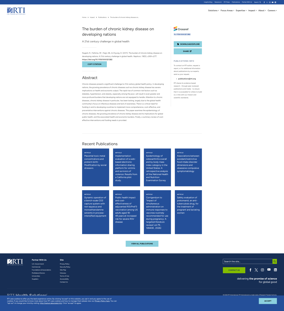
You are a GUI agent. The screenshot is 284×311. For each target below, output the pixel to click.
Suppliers (35, 279)
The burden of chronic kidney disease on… (124, 17)
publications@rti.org (187, 79)
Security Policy (65, 267)
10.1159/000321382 (182, 34)
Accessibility (64, 279)
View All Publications (142, 244)
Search (256, 2)
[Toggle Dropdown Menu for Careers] (276, 10)
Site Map (63, 270)
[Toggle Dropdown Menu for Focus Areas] (233, 10)
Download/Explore (190, 44)
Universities (36, 276)
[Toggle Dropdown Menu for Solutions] (218, 10)
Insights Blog (208, 2)
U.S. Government (38, 264)
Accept (270, 301)
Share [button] (186, 51)
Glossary (63, 273)
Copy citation (94, 64)
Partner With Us (247, 2)
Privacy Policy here (102, 301)
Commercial (36, 267)
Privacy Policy (64, 264)
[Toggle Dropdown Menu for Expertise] (246, 10)
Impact (92, 17)
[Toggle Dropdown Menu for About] (265, 10)
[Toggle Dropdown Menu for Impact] (256, 10)
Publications (236, 2)
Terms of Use (64, 276)
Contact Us (64, 282)
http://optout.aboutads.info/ (51, 303)
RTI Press (227, 2)
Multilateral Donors (38, 273)
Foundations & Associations (41, 270)
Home (84, 17)
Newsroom (218, 2)
